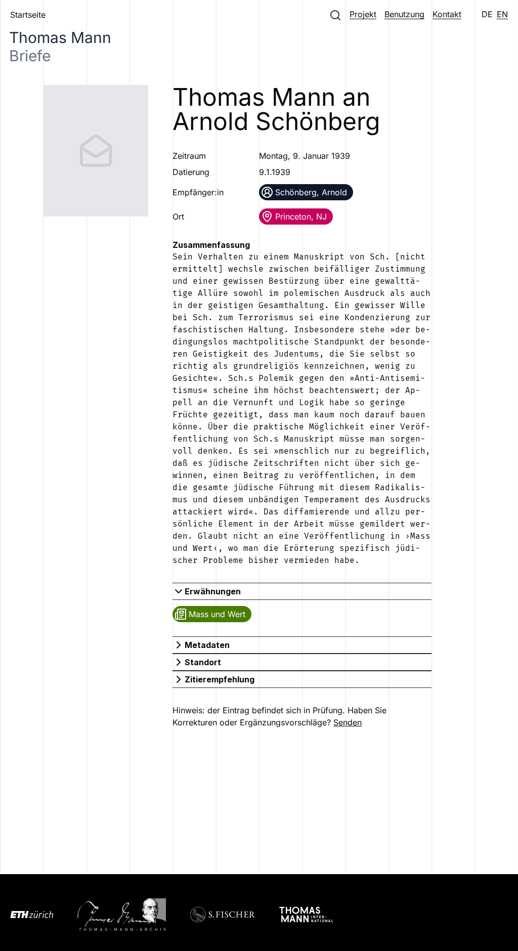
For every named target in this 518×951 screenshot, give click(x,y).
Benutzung (404, 14)
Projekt (363, 14)
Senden (347, 722)
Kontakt (447, 14)
